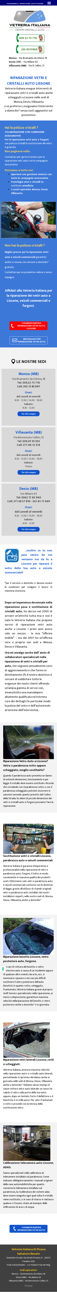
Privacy (28, 1286)
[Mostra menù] (49, 3)
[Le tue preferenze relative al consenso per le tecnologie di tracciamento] (3, 969)
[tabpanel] (25, 3)
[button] (28, 38)
